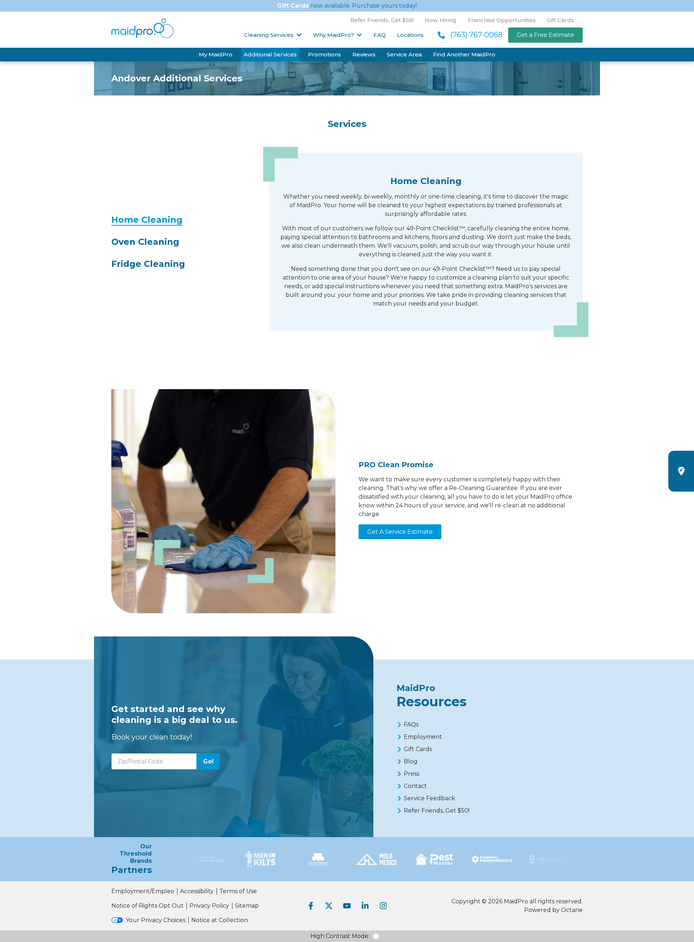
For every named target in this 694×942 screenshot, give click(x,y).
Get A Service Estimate (400, 531)
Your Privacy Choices (155, 920)
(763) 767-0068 (476, 34)
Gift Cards (293, 5)
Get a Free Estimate (545, 34)
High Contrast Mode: (339, 936)
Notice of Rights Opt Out (147, 905)
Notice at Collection (219, 920)
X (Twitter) (329, 906)
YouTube (347, 906)
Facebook (311, 906)
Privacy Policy (209, 905)
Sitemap (247, 905)
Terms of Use (238, 891)
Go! (208, 761)
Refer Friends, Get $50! (382, 20)
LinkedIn (365, 906)
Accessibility (197, 891)
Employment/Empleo (142, 891)
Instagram (383, 906)
